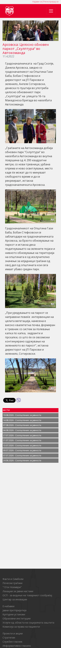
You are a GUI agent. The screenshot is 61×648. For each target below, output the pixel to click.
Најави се (37, 1)
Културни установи (14, 614)
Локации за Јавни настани (18, 591)
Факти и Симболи (13, 579)
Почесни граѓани (12, 583)
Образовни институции (16, 618)
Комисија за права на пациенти (21, 626)
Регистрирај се (50, 1)
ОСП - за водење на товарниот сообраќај (27, 595)
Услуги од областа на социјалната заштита (28, 622)
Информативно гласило (17, 645)
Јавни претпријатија (14, 610)
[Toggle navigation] (51, 10)
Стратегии (9, 637)
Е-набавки (8, 606)
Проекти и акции (13, 633)
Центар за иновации (15, 599)
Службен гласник (12, 641)
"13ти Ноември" (12, 587)
